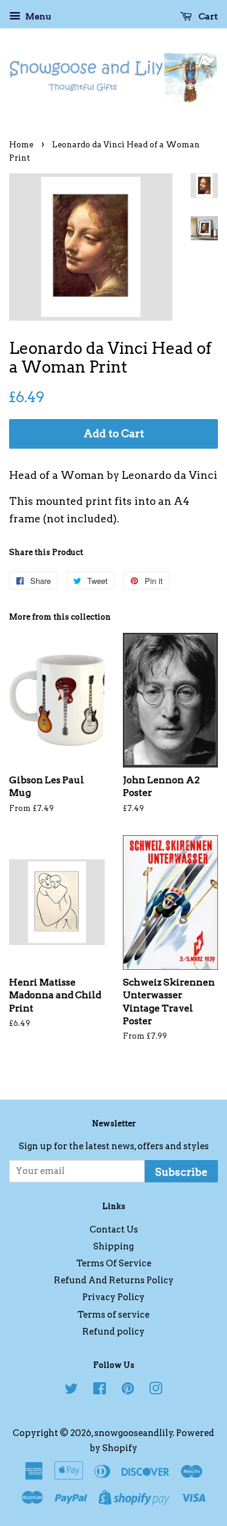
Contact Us (114, 1229)
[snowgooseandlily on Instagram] (155, 1390)
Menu (37, 16)
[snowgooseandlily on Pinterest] (127, 1390)
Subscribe (181, 1172)
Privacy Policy (113, 1297)
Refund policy (113, 1331)
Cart (207, 16)
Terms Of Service (113, 1263)
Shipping (113, 1246)
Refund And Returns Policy (114, 1280)
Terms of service (113, 1314)
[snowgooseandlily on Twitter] (71, 1390)
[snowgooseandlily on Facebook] (100, 1390)
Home (21, 144)
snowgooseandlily (133, 1433)
